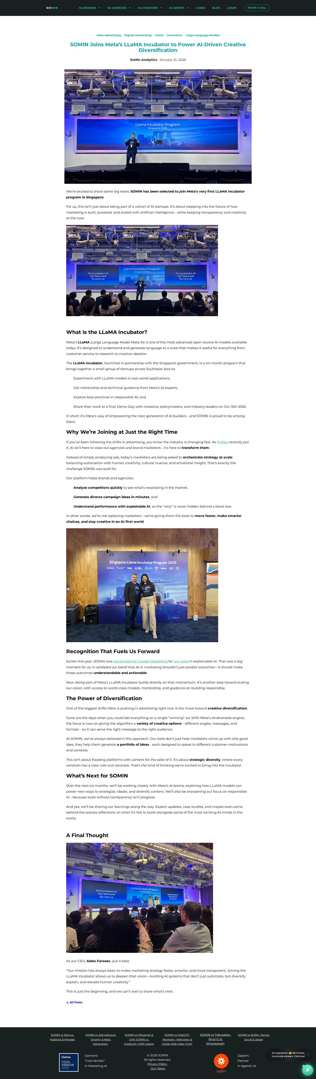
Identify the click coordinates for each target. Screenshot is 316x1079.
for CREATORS (148, 8)
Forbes (222, 442)
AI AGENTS (176, 8)
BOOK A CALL (257, 7)
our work (181, 661)
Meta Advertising (109, 35)
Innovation (174, 35)
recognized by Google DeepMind (140, 661)
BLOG (216, 8)
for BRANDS (87, 8)
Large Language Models (203, 35)
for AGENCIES (116, 8)
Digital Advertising (138, 35)
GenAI (159, 35)
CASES (200, 8)
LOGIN (231, 8)
